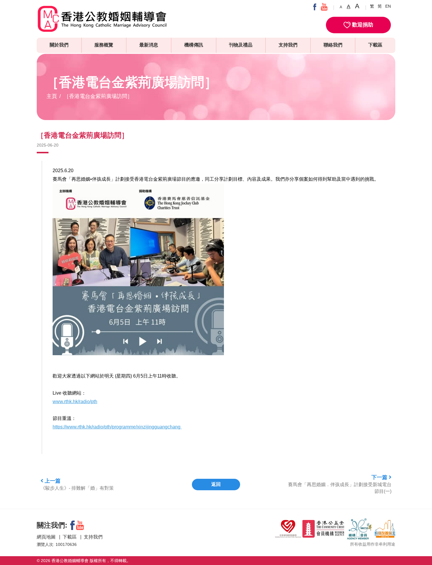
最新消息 (148, 44)
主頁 (51, 96)
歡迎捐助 (362, 25)
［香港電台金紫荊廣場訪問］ (98, 96)
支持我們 (288, 44)
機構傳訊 (193, 44)
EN (388, 6)
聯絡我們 (333, 44)
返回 (216, 484)
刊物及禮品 (240, 44)
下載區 (375, 44)
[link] (75, 401)
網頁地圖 (47, 536)
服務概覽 (103, 44)
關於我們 (59, 44)
